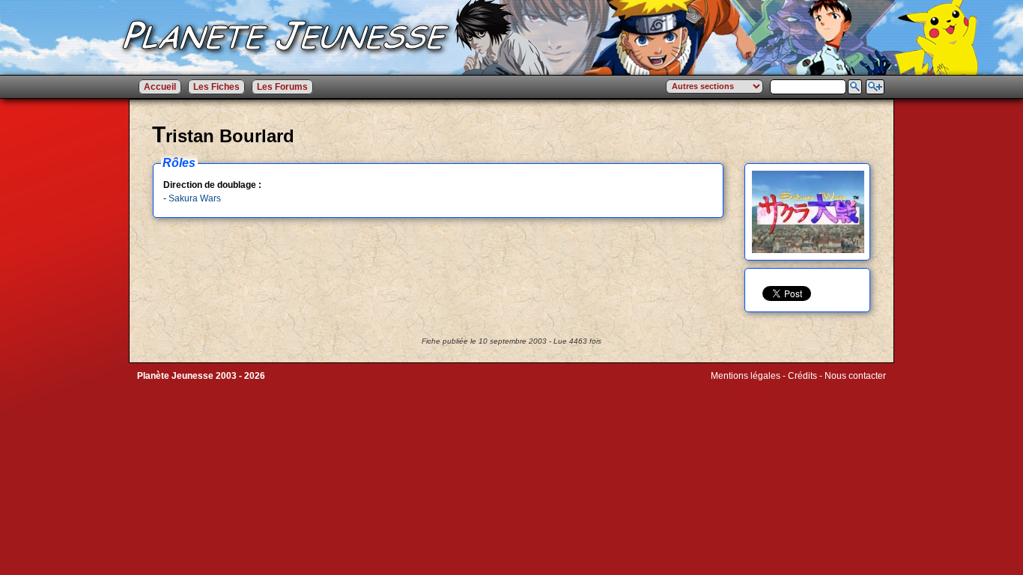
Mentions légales (745, 376)
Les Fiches (216, 87)
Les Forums (282, 87)
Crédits (802, 376)
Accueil (160, 87)
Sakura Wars (195, 198)
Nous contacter (855, 376)
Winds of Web (739, 386)
